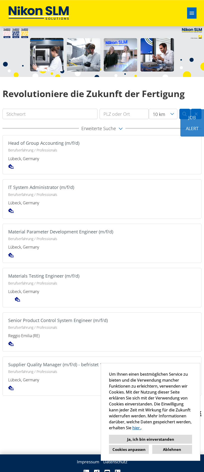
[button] (102, 128)
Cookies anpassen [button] (129, 449)
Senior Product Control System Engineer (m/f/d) (58, 320)
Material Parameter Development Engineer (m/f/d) (60, 232)
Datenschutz (115, 462)
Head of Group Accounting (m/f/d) (43, 143)
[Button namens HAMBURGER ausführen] (192, 13)
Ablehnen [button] (172, 449)
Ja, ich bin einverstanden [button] (150, 439)
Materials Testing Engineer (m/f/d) (43, 276)
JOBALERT (192, 122)
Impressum (88, 462)
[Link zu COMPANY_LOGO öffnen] (38, 13)
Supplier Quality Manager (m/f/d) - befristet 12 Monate (65, 364)
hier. (136, 428)
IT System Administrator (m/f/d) (41, 187)
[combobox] (163, 114)
